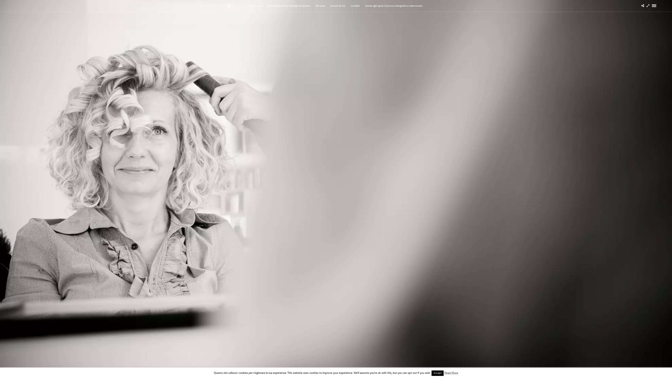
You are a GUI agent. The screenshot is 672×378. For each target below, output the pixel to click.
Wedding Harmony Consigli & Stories (288, 5)
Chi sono (320, 5)
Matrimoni (256, 5)
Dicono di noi (338, 5)
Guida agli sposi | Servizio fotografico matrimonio (393, 5)
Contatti (355, 5)
